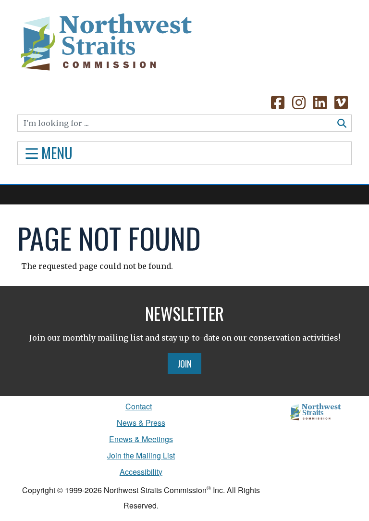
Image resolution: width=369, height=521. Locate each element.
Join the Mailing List (141, 455)
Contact (138, 406)
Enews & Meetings (141, 439)
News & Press (141, 422)
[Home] (105, 38)
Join (184, 363)
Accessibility (141, 471)
